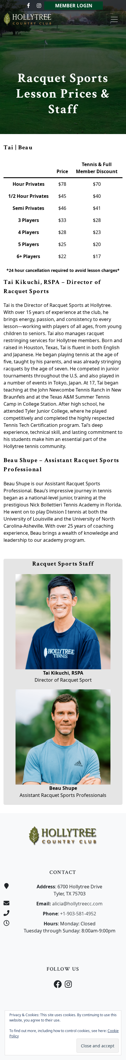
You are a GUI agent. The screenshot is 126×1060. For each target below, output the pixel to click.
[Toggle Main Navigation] (114, 19)
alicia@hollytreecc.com (77, 903)
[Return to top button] (114, 802)
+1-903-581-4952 (78, 913)
